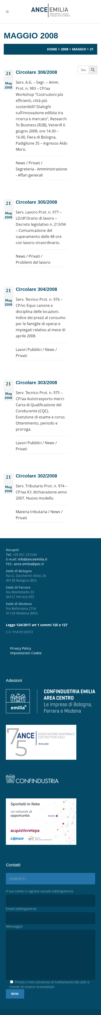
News (20, 162)
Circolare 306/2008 (36, 72)
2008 (64, 49)
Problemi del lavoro (33, 262)
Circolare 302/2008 (36, 475)
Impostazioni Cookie (26, 653)
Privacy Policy (20, 648)
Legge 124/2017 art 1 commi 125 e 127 (36, 625)
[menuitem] (52, 653)
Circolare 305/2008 (36, 202)
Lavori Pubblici (29, 349)
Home (52, 49)
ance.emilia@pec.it (29, 564)
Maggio (79, 49)
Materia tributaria (31, 511)
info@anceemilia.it (32, 559)
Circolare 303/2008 (36, 382)
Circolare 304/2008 (36, 289)
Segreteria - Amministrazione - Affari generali (41, 172)
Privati (34, 162)
